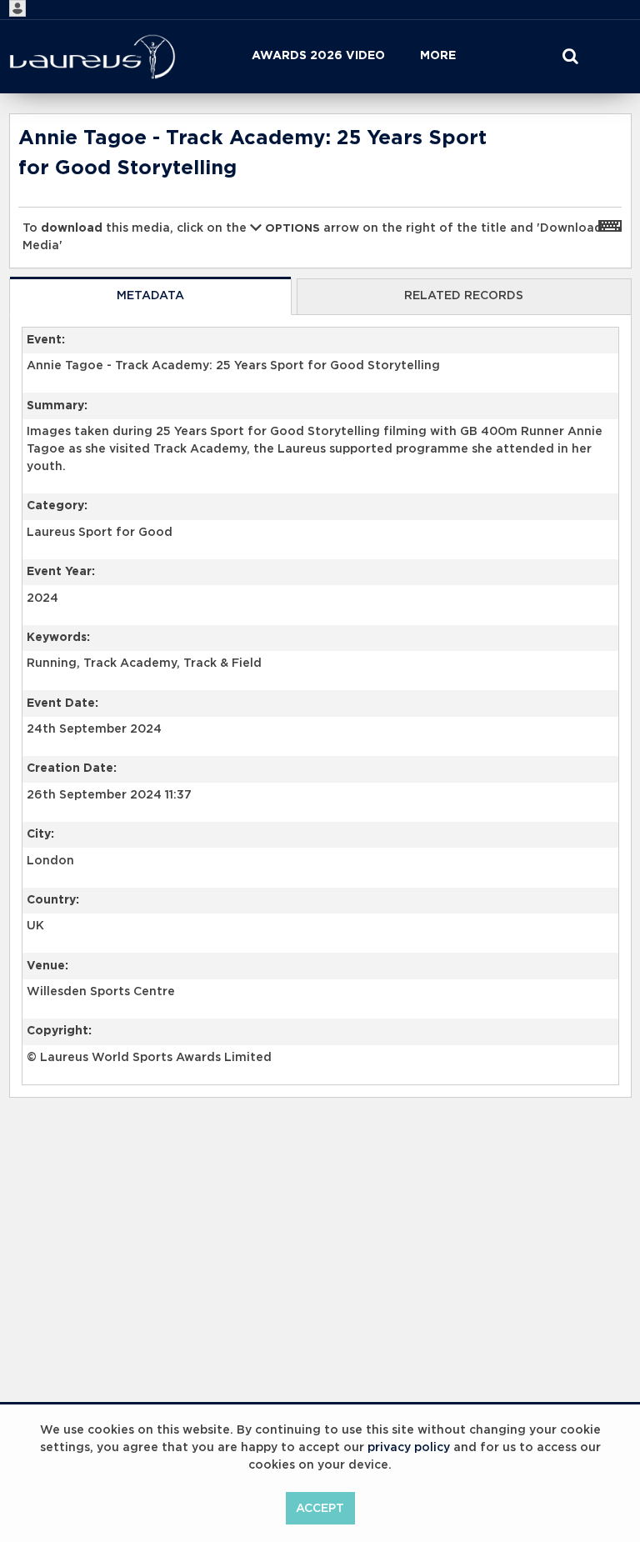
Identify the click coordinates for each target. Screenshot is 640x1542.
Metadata (150, 296)
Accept (320, 1508)
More (438, 56)
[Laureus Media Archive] (92, 56)
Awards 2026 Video (318, 56)
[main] (320, 648)
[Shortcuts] (610, 225)
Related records (463, 296)
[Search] (570, 56)
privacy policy (409, 1448)
